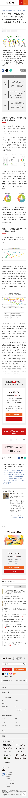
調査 (16, 719)
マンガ (3, 722)
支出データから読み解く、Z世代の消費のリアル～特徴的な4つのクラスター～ (14, 471)
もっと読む (6, 483)
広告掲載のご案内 (7, 680)
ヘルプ (7, 767)
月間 (20, 586)
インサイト (4, 710)
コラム (8, 31)
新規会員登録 (14, 414)
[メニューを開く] (2, 2)
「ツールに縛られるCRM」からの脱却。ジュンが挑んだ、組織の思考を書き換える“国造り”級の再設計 (15, 591)
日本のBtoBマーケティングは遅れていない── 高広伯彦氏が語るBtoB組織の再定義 (15, 620)
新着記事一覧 (5, 692)
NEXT (23, 439)
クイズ (16, 722)
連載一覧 (4, 725)
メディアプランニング (20, 710)
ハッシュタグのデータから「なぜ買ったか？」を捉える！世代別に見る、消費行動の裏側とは (14, 480)
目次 (14, 76)
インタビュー (5, 719)
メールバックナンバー (14, 411)
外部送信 (8, 786)
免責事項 (8, 776)
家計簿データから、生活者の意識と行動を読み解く (18, 82)
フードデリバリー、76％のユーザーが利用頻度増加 (18, 92)
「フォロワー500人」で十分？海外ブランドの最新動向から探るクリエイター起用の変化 (15, 625)
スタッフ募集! (9, 772)
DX (2, 700)
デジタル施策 (5, 706)
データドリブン (14, 31)
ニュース (4, 687)
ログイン (15, 419)
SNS (16, 706)
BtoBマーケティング (20, 700)
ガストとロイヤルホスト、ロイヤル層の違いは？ (18, 96)
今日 (8, 586)
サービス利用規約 (10, 781)
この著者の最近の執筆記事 (16, 517)
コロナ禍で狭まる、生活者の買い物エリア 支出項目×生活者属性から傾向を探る (14, 475)
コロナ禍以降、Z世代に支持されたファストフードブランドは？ (17, 107)
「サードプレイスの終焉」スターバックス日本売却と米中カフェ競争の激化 (15, 615)
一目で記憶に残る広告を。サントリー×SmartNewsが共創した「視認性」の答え (14, 597)
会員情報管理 (9, 774)
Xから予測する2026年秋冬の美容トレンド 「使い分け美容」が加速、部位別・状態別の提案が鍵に (15, 637)
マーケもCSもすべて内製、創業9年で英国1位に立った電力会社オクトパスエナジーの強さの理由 (15, 603)
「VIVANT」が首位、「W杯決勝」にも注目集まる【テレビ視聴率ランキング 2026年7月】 (15, 631)
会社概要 (8, 778)
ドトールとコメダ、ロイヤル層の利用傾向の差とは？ (18, 102)
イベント (4, 731)
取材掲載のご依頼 (20, 680)
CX (15, 703)
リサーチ (3, 31)
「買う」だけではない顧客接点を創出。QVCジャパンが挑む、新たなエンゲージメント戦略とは (15, 643)
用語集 (3, 736)
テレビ (3, 703)
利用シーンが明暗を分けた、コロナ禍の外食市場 (17, 85)
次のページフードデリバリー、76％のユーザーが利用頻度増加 (14, 431)
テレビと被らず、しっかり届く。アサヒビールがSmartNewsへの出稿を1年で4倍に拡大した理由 (15, 609)
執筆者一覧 (17, 725)
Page (5, 94)
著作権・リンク (9, 770)
